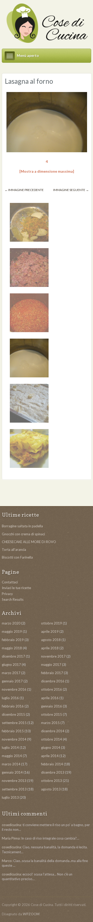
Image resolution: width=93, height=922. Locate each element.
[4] (46, 123)
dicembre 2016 (52, 681)
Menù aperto (28, 55)
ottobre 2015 (51, 714)
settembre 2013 (14, 789)
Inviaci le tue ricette (16, 588)
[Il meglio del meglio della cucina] (46, 23)
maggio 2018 (12, 648)
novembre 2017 (53, 656)
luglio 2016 (10, 698)
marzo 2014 (11, 764)
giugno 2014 (50, 747)
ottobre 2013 (51, 781)
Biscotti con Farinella (17, 557)
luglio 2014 (10, 747)
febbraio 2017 (52, 673)
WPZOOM (31, 914)
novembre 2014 (14, 739)
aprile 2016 (50, 698)
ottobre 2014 (51, 739)
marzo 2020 (11, 623)
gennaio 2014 (12, 772)
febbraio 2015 (13, 731)
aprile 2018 (50, 648)
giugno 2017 (11, 664)
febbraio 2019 (13, 640)
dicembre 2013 (52, 772)
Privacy (7, 594)
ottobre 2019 (51, 623)
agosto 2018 (51, 640)
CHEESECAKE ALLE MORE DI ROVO (29, 542)
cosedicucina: (12, 825)
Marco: (7, 861)
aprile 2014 (50, 756)
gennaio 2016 (51, 706)
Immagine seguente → (71, 190)
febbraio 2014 (52, 764)
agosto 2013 (51, 789)
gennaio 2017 (12, 681)
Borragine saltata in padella (22, 526)
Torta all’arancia (14, 549)
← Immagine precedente (24, 190)
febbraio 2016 (13, 706)
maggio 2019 (12, 631)
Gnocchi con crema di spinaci (23, 534)
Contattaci (10, 582)
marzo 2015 (50, 723)
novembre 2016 (14, 689)
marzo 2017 (11, 673)
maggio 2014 (12, 756)
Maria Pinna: (11, 838)
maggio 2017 (51, 664)
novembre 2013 (14, 781)
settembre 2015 (14, 723)
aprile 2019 (50, 631)
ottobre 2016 (51, 689)
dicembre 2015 (13, 714)
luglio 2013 (10, 797)
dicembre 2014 (52, 731)
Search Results (13, 599)
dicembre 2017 (13, 656)
